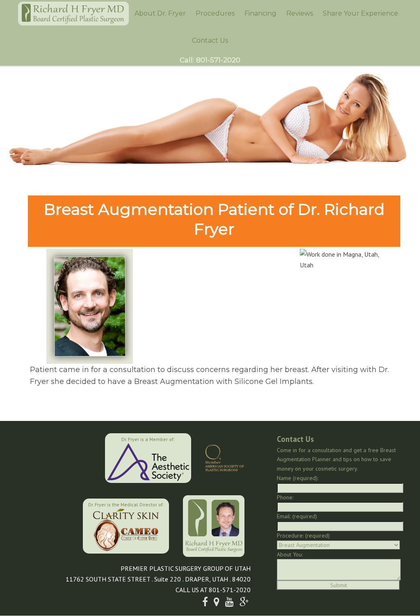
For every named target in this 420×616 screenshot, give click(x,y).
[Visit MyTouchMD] (41, 525)
